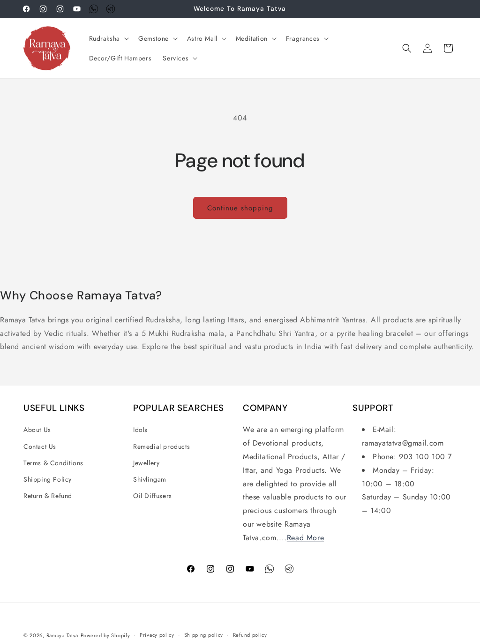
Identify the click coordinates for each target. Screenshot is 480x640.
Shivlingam (149, 479)
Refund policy (250, 635)
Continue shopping (240, 208)
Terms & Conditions (53, 463)
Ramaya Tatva (62, 635)
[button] (108, 38)
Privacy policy (157, 635)
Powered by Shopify (105, 635)
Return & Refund (47, 495)
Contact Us (39, 446)
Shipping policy (204, 635)
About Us (37, 429)
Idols (140, 429)
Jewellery (146, 463)
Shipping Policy (47, 479)
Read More (305, 537)
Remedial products (161, 446)
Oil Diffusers (152, 495)
